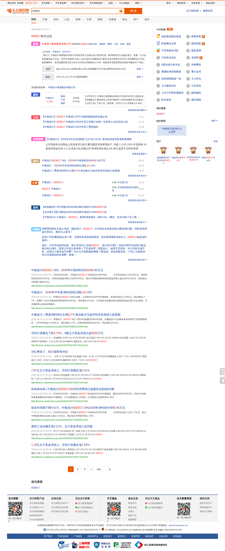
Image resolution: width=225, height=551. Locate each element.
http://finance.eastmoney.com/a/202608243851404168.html (59, 308)
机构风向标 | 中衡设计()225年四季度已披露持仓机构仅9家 (72, 389)
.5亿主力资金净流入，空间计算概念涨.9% (60, 444)
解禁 (110, 44)
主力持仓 (196, 78)
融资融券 (196, 92)
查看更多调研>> (139, 154)
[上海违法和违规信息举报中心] (123, 544)
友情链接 (177, 536)
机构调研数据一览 (171, 78)
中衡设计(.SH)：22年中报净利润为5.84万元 (73, 160)
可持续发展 (63, 536)
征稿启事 (163, 536)
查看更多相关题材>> (137, 110)
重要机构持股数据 (171, 71)
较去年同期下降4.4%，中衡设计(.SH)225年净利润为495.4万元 (78, 407)
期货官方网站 (206, 511)
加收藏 (20, 3)
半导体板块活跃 (170, 50)
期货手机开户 (206, 503)
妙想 (111, 3)
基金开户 (132, 503)
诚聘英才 (121, 536)
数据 (63, 96)
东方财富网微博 (85, 503)
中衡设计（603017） (62, 51)
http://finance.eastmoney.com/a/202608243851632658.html (59, 326)
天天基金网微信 (155, 507)
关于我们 (48, 536)
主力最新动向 (168, 85)
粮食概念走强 (168, 43)
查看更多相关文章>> (137, 200)
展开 (213, 121)
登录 (168, 3)
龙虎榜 (195, 57)
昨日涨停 (166, 99)
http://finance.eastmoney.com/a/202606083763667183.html (59, 382)
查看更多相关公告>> (137, 132)
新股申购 (196, 36)
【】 (49, 206)
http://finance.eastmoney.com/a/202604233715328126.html (59, 401)
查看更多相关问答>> (137, 260)
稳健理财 (132, 519)
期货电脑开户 (206, 507)
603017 (35, 487)
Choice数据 (124, 3)
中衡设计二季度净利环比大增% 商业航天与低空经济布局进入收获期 (81, 170)
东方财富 (13, 498)
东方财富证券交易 (59, 511)
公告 (116, 44)
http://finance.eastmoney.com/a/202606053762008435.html (59, 438)
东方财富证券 (77, 3)
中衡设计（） (53, 182)
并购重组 (196, 64)
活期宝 (131, 511)
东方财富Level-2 (37, 507)
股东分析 (93, 44)
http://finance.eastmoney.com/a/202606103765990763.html (59, 364)
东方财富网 (192, 10)
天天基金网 (60, 3)
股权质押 (196, 50)
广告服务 (78, 536)
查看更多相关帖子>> (137, 222)
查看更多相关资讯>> (137, 176)
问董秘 (36, 229)
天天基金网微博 (155, 503)
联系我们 (108, 536)
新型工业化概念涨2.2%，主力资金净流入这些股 (62, 426)
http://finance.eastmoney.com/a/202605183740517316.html (59, 457)
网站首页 (12, 3)
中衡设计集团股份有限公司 (61, 87)
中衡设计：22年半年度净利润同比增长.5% (68, 165)
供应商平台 (93, 536)
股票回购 (196, 43)
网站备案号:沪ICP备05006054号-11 (85, 530)
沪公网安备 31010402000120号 (119, 530)
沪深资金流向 (168, 57)
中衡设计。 (52, 188)
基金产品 (132, 515)
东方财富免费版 (37, 503)
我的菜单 (181, 3)
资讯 (122, 44)
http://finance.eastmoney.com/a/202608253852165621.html (59, 286)
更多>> (140, 69)
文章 (34, 182)
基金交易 (132, 507)
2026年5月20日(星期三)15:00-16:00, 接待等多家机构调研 (88, 139)
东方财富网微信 (85, 507)
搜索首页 (208, 10)
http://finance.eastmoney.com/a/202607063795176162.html (59, 345)
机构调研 (38, 139)
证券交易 (195, 3)
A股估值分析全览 (170, 64)
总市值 (76, 98)
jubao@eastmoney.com (178, 525)
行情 (63, 100)
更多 (216, 141)
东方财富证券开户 (59, 503)
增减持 (102, 44)
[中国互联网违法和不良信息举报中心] (151, 544)
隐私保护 (149, 536)
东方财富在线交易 (59, 507)
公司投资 (196, 85)
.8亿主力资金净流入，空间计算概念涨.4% (60, 370)
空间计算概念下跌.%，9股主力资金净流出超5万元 (67, 333)
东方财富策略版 (37, 511)
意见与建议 (83, 511)
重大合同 (196, 71)
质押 (48, 69)
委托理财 (196, 99)
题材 (35, 94)
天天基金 (112, 498)
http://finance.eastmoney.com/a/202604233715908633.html (59, 420)
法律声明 (135, 536)
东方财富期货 (184, 498)
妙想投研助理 (36, 515)
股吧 (129, 44)
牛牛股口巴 (122, 182)
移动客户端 (31, 3)
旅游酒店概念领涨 (171, 36)
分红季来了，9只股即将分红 (49, 351)
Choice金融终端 (37, 519)
